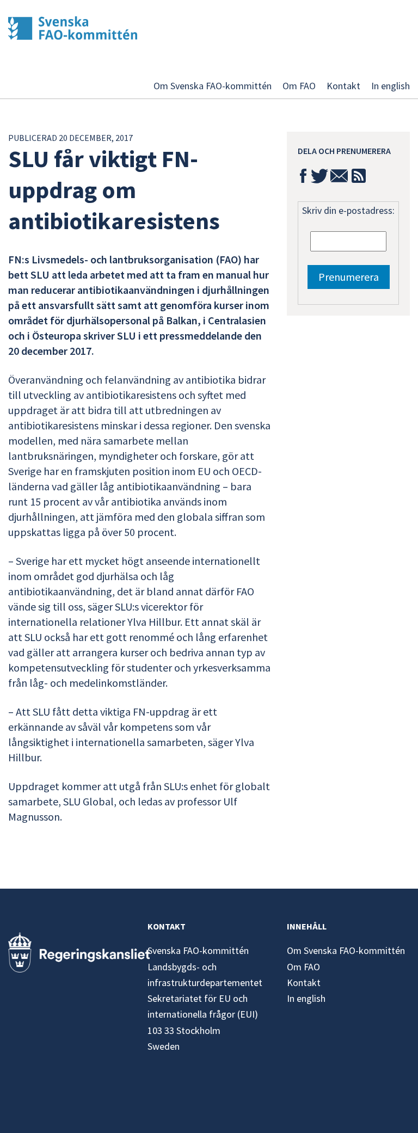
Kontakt (343, 85)
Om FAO (299, 85)
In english (390, 85)
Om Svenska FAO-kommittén (212, 85)
